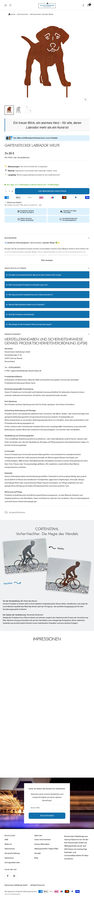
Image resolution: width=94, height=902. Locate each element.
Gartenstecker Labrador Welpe (41, 14)
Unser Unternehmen (42, 839)
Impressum (9, 858)
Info (40, 205)
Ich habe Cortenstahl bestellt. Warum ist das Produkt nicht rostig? (34, 275)
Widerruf (8, 844)
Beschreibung (11, 238)
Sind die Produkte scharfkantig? (21, 314)
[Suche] (10, 5)
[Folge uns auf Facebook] (8, 876)
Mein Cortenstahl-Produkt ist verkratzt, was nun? (28, 285)
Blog (36, 858)
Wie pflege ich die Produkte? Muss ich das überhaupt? (30, 324)
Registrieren (47, 816)
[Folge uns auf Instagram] (14, 876)
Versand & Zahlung (12, 853)
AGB (6, 839)
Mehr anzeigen (47, 260)
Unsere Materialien (42, 844)
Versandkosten (23, 157)
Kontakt (37, 853)
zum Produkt (47, 760)
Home (13, 14)
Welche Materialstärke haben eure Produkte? (26, 304)
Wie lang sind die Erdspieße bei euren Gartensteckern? (30, 294)
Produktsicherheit (13, 334)
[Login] (83, 5)
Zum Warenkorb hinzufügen (52, 191)
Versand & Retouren (17, 512)
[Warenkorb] (88, 5)
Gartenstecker (22, 14)
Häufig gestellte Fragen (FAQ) (46, 848)
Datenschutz (10, 848)
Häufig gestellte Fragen (15, 268)
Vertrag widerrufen (12, 862)
